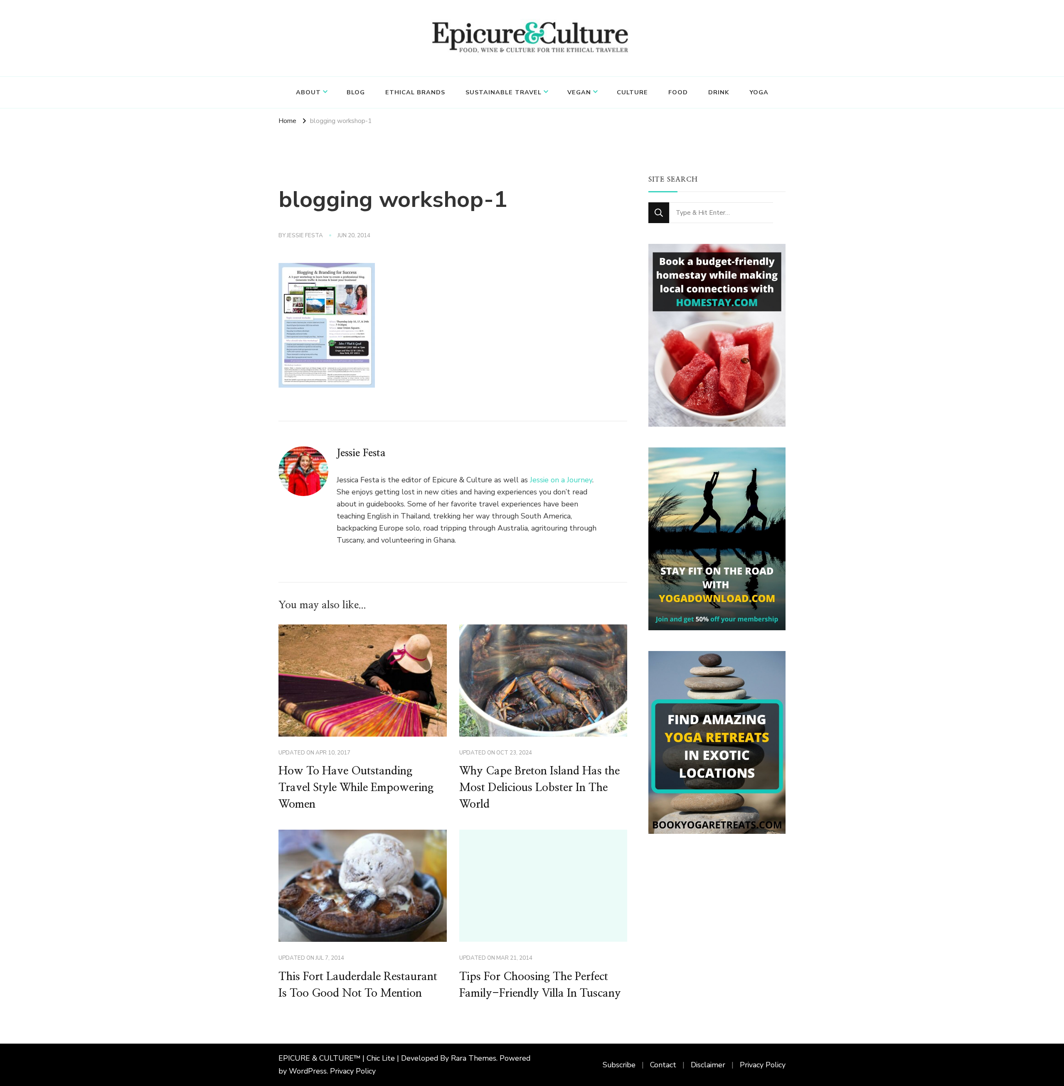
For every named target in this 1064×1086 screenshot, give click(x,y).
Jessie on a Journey (561, 480)
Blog (356, 92)
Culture (632, 92)
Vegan (579, 92)
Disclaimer (708, 1065)
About (308, 92)
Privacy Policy (353, 1071)
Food (678, 92)
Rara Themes (473, 1058)
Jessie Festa (305, 235)
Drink (718, 92)
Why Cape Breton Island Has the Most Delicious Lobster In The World (539, 788)
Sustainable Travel (504, 92)
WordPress (308, 1071)
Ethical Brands (415, 92)
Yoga (758, 92)
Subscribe (619, 1065)
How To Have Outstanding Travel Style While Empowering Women (355, 788)
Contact (663, 1065)
